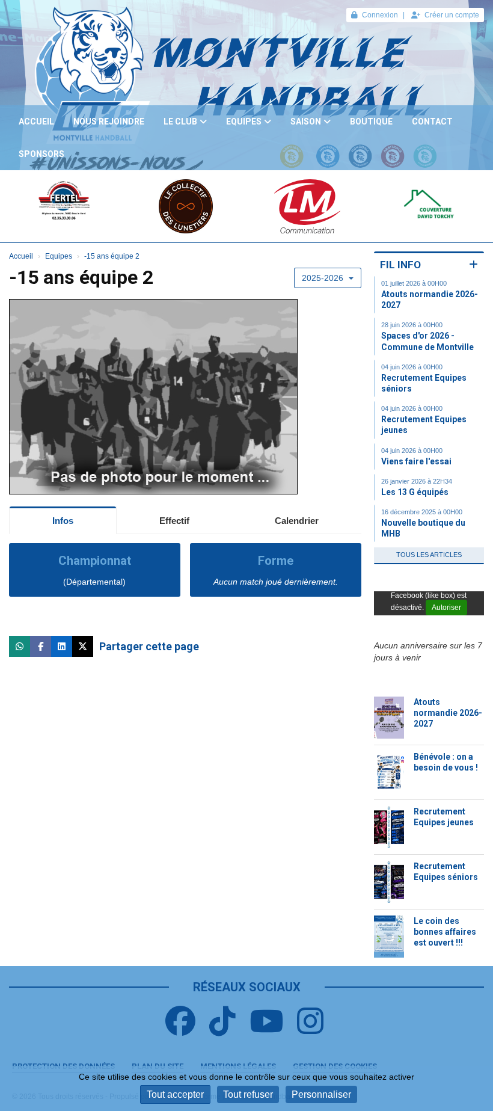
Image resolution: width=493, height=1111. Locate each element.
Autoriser (446, 607)
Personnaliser (321, 1094)
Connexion (380, 15)
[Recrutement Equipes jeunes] (389, 827)
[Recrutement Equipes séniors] (389, 882)
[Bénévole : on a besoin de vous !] (389, 772)
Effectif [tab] (174, 520)
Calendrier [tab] (297, 520)
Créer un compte (451, 15)
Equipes (244, 121)
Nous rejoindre (108, 121)
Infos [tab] (62, 520)
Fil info (400, 265)
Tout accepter (175, 1094)
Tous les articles (429, 554)
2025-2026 (324, 278)
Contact (432, 121)
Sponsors (41, 154)
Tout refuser (248, 1094)
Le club (180, 121)
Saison (305, 121)
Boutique (371, 121)
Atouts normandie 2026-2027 (448, 712)
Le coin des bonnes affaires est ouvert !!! (445, 931)
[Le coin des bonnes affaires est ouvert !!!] (389, 937)
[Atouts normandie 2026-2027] (389, 718)
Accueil (36, 121)
